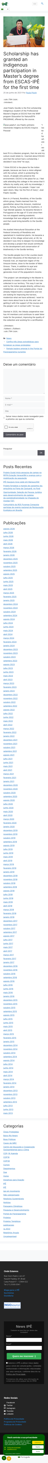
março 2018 (8, 909)
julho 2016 (8, 985)
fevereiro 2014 (9, 1083)
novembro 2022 (10, 698)
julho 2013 (8, 1106)
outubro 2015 (9, 1008)
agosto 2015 (8, 1015)
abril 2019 (7, 860)
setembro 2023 (10, 661)
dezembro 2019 (10, 830)
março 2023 (8, 683)
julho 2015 (8, 1019)
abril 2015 (7, 1030)
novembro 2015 (10, 1004)
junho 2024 (8, 627)
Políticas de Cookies (13, 1424)
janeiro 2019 (8, 872)
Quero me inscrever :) (24, 1356)
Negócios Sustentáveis (13, 1199)
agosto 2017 (8, 936)
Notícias (7, 1202)
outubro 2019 (9, 838)
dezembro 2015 (10, 1000)
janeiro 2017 (8, 962)
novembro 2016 (10, 970)
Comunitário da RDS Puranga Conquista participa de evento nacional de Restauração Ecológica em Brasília (23, 507)
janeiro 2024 (9, 646)
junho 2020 (8, 808)
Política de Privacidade (16, 1374)
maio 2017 (8, 947)
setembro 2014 (10, 1057)
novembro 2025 (10, 563)
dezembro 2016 (10, 966)
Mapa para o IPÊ (11, 1290)
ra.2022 (6, 1229)
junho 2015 (8, 1023)
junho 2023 (8, 672)
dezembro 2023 (10, 649)
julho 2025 (8, 578)
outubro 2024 (9, 612)
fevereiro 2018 (9, 913)
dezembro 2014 (10, 1045)
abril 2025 (7, 589)
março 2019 (8, 864)
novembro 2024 (10, 608)
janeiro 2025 (9, 600)
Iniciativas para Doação (13, 1180)
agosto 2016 (9, 981)
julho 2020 (8, 804)
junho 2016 (8, 989)
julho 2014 (8, 1064)
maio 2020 (8, 811)
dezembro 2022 (10, 695)
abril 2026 (8, 544)
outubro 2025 (9, 566)
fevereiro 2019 (9, 868)
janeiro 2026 (9, 555)
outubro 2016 (9, 974)
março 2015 (8, 1034)
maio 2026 (8, 540)
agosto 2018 (8, 891)
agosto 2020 (9, 800)
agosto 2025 (9, 574)
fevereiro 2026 (10, 551)
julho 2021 (8, 759)
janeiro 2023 (9, 691)
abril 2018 (7, 906)
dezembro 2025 (10, 559)
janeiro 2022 (9, 736)
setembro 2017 (10, 932)
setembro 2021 (10, 751)
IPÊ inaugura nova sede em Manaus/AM (21, 482)
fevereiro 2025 (9, 597)
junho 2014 (8, 1068)
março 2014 (8, 1079)
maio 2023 (8, 676)
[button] (41, 4)
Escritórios (9, 1293)
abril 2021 (7, 770)
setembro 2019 (10, 842)
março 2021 (8, 774)
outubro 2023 (9, 657)
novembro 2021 (10, 744)
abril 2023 (8, 679)
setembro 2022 (10, 706)
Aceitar (38, 1451)
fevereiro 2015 (9, 1038)
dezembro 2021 (10, 740)
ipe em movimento (11, 1191)
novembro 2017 (10, 925)
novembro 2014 (10, 1049)
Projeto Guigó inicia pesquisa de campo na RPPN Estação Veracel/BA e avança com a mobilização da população (22, 475)
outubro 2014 (9, 1053)
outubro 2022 (9, 702)
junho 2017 (8, 943)
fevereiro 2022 (9, 732)
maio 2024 (8, 630)
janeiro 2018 (8, 917)
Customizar (38, 1442)
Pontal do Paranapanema (14, 1214)
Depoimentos (9, 1168)
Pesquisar (7, 449)
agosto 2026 (9, 529)
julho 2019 (8, 849)
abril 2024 (8, 634)
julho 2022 (8, 713)
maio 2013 (8, 1113)
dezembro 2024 (10, 604)
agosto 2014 (9, 1060)
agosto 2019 (9, 845)
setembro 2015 (10, 1011)
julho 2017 (8, 940)
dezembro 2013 (10, 1090)
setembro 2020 (10, 796)
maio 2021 (8, 766)
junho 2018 (8, 898)
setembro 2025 (10, 570)
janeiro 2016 (8, 996)
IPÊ (4, 1184)
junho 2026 (8, 536)
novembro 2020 (10, 789)
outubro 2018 (9, 883)
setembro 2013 (10, 1102)
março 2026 (8, 548)
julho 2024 (8, 623)
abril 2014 (7, 1075)
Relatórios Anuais (11, 1233)
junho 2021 (8, 762)
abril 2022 (7, 725)
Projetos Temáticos (12, 1221)
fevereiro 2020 (10, 823)
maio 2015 (8, 1026)
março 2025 (8, 593)
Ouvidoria (8, 1295)
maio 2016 (8, 992)
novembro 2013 (10, 1094)
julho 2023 (8, 668)
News (8, 338)
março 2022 (8, 729)
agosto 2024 (9, 619)
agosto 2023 (9, 664)
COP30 (6, 1161)
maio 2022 (8, 721)
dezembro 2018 (10, 876)
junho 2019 (8, 853)
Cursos (6, 1165)
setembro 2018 (10, 887)
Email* (8, 1344)
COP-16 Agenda (10, 1153)
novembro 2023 (10, 653)
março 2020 (8, 819)
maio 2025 (8, 585)
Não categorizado (11, 1195)
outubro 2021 (9, 747)
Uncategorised (10, 1236)
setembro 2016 (10, 977)
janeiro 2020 (9, 827)
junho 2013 (8, 1109)
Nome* (9, 1336)
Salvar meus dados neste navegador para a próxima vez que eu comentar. (24, 417)
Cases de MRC (10, 1143)
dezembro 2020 (10, 785)
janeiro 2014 (8, 1087)
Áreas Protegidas (11, 1132)
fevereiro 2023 (10, 687)
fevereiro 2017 (9, 959)
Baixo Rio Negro (10, 1136)
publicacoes (8, 1225)
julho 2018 (8, 894)
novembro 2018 (10, 879)
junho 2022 (8, 717)
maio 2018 (8, 902)
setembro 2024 (10, 615)
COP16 (6, 1157)
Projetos (7, 1217)
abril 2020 (8, 815)
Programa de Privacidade (15, 1422)
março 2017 (8, 955)
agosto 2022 (9, 710)
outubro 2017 (9, 928)
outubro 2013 (9, 1098)
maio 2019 (8, 857)
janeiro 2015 (8, 1041)
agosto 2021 (8, 755)
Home (6, 1176)
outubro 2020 (9, 793)
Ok (41, 453)
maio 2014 (8, 1072)
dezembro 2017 (10, 921)
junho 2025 (8, 581)
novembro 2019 (10, 834)
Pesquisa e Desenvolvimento (16, 1210)
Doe (5, 1172)
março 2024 (8, 638)
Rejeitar (38, 1447)
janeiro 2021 (8, 781)
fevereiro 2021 (9, 778)
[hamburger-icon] (34, 3)
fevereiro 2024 (10, 642)
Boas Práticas (9, 1139)
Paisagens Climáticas (12, 1206)
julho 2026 (8, 532)
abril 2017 (7, 951)
